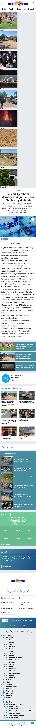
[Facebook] (8, 591)
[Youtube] (24, 591)
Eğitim (11, 655)
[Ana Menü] (2, 3)
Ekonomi (31, 9)
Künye (11, 675)
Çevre (11, 649)
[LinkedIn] (21, 591)
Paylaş (5, 239)
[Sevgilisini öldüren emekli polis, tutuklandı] (27, 413)
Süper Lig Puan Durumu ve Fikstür (21, 711)
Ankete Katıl (7, 566)
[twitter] (11, 631)
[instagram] (16, 631)
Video (8, 682)
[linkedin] (32, 631)
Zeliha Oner (15, 377)
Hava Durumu (25, 598)
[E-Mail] (12, 381)
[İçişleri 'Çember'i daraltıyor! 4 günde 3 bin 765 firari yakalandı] (18, 226)
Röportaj (9, 691)
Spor (24, 9)
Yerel (11, 653)
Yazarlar (9, 684)
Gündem (4, 9)
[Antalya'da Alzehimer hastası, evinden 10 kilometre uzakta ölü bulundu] (9, 395)
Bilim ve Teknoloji (15, 657)
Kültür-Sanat (14, 660)
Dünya (11, 666)
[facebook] (6, 631)
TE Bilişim (23, 626)
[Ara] (34, 3)
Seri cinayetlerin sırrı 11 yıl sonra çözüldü (9, 437)
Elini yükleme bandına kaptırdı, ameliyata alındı (26, 401)
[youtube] (22, 631)
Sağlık (11, 664)
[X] (11, 591)
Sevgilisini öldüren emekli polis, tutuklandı (26, 419)
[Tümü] (34, 447)
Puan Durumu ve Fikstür (25, 603)
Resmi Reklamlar (15, 673)
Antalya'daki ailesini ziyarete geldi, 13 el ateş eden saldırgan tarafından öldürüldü (9, 421)
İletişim (12, 678)
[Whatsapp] (27, 591)
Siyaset (12, 671)
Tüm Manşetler (7, 608)
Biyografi (9, 693)
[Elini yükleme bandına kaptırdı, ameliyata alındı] (27, 395)
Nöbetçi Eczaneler (8, 598)
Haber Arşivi (7, 613)
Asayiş (11, 9)
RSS (6, 620)
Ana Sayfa (9, 635)
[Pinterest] (14, 591)
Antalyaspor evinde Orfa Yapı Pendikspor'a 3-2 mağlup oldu (17, 724)
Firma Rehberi (11, 686)
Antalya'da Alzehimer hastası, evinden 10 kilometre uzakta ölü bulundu (7, 403)
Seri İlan (9, 689)
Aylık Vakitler (6, 544)
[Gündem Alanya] (18, 3)
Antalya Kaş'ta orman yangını (25, 437)
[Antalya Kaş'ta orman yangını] (27, 431)
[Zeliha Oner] (5, 378)
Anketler (9, 695)
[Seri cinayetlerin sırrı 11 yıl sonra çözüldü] (9, 431)
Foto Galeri (10, 680)
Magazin (12, 662)
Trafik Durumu (7, 602)
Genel (11, 651)
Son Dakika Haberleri (27, 608)
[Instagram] (18, 591)
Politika (18, 9)
